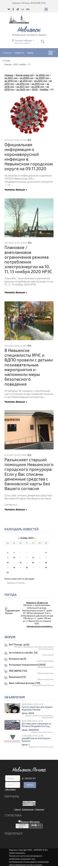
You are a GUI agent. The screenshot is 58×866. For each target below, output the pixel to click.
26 (27, 567)
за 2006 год (42, 75)
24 (14, 567)
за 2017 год (22, 86)
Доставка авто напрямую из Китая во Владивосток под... (36, 725)
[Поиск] (43, 41)
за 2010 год (10, 80)
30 (8, 572)
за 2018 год (37, 86)
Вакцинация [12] (17, 677)
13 (33, 558)
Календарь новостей (21, 529)
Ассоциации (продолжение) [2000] (27, 664)
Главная (8, 75)
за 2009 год (42, 77)
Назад (7, 60)
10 (14, 558)
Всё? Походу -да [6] (19, 644)
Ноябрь (22, 64)
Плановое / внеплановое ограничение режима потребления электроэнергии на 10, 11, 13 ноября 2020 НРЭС (28, 259)
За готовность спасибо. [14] (23, 652)
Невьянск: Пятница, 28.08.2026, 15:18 (28, 3)
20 (33, 562)
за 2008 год (26, 77)
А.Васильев (39, 809)
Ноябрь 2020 (26, 538)
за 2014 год (22, 83)
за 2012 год (40, 80)
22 (46, 562)
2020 (15, 64)
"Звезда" (17, 809)
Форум (9, 637)
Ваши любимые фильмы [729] (24, 683)
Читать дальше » (15, 189)
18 (20, 562)
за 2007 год (11, 77)
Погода (10, 594)
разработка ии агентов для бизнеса (36, 739)
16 (7, 562)
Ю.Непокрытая (27, 809)
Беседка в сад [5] (17, 658)
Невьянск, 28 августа (37, 602)
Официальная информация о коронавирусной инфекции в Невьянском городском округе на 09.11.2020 (28, 156)
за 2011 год (26, 80)
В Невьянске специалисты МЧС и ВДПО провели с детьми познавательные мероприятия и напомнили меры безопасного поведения (28, 367)
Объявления (14, 697)
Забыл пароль (10, 789)
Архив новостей (24, 75)
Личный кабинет (23, 40)
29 (46, 567)
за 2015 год (38, 83)
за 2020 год (23, 89)
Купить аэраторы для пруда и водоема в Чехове (37, 708)
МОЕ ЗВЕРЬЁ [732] (18, 671)
